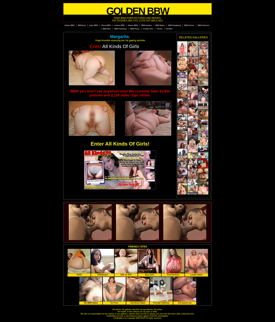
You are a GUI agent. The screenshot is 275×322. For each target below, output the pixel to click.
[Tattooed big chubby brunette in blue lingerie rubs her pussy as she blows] (203, 189)
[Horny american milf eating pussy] (182, 164)
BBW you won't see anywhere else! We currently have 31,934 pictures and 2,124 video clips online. (120, 93)
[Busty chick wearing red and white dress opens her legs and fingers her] (193, 112)
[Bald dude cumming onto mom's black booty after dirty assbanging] (193, 104)
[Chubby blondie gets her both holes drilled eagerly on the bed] (182, 179)
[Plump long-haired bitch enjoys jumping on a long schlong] (203, 90)
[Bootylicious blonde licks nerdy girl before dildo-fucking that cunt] (193, 156)
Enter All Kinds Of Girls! (120, 144)
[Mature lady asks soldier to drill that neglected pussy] (182, 130)
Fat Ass (159, 29)
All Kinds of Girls (114, 46)
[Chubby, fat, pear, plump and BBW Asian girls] (203, 166)
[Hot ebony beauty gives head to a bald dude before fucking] (182, 171)
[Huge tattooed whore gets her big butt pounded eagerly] (182, 94)
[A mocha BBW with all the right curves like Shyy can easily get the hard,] (203, 121)
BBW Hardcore (203, 25)
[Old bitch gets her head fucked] (193, 96)
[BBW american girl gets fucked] (182, 158)
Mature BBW (133, 25)
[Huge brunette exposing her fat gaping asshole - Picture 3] (92, 118)
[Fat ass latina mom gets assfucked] (182, 137)
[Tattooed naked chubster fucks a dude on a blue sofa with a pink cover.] (193, 72)
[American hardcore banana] (203, 70)
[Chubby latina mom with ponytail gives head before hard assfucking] (182, 102)
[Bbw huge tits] (203, 141)
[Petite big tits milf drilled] (203, 128)
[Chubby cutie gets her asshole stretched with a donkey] (182, 144)
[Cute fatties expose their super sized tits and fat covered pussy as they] (203, 82)
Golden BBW (69, 25)
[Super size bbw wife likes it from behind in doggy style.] (193, 175)
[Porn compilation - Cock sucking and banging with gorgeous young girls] (182, 152)
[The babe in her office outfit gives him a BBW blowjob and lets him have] (182, 117)
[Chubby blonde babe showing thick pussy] (203, 52)
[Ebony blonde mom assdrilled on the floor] (203, 59)
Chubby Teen (148, 29)
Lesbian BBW (119, 25)
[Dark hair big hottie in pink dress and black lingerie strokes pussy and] (182, 49)
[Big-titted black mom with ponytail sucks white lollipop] (193, 132)
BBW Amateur (146, 25)
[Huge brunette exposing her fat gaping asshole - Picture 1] (92, 68)
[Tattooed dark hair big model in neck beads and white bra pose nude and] (203, 101)
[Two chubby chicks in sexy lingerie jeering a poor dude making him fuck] (182, 191)
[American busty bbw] (182, 64)
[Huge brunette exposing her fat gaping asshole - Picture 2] (148, 68)
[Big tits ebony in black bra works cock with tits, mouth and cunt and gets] (193, 188)
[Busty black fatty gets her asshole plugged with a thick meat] (203, 113)
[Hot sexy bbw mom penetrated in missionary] (182, 81)
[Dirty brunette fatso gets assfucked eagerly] (203, 177)
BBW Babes (160, 25)
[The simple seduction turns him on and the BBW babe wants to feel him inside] (203, 148)
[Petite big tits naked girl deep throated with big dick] (193, 168)
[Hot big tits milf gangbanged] (193, 162)
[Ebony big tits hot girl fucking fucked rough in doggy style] (182, 75)
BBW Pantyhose (120, 29)
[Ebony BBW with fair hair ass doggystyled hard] (193, 60)
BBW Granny (189, 25)
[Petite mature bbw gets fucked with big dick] (182, 87)
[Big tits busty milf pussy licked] (182, 124)
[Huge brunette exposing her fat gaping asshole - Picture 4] (148, 118)
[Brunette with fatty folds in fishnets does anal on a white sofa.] (203, 134)
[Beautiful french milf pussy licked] (193, 182)
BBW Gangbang (174, 25)
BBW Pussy (134, 29)
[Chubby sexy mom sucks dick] (193, 119)
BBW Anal (82, 25)
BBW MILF (107, 29)
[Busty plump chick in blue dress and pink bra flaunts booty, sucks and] (193, 49)
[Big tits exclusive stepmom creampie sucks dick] (193, 125)
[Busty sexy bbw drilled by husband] (193, 89)
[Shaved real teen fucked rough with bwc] (193, 144)
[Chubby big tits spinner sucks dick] (203, 155)
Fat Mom (169, 29)
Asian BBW (93, 25)
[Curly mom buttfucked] (182, 110)
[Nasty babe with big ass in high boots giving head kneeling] (203, 45)
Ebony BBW (106, 25)
